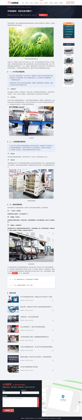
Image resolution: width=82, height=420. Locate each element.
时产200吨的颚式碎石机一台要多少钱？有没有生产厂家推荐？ (36, 297)
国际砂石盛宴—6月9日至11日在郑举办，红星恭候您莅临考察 (36, 357)
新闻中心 (41, 2)
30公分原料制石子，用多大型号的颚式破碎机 (32, 327)
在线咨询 (15, 273)
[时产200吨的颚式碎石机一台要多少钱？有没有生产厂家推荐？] (13, 299)
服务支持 (56, 2)
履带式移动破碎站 (68, 84)
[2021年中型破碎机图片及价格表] (13, 369)
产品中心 (31, 2)
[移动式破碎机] (69, 50)
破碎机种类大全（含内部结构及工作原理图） (28, 279)
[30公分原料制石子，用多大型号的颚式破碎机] (13, 329)
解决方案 (36, 2)
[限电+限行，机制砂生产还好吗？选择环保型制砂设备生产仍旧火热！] (13, 309)
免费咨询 (43, 15)
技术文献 (18, 7)
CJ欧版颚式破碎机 (13, 145)
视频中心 (46, 2)
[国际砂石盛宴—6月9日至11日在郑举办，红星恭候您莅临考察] (13, 359)
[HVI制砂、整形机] (69, 60)
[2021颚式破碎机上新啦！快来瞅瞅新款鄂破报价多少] (13, 339)
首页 (23, 2)
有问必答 (51, 2)
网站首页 (10, 7)
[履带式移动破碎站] (69, 80)
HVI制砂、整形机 (68, 64)
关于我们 (27, 2)
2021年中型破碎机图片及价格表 (29, 367)
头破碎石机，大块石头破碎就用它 (29, 317)
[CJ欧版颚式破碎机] (69, 70)
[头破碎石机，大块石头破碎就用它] (13, 319)
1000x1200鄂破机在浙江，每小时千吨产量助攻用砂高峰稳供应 (36, 347)
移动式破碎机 (68, 55)
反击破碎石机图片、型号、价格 (24, 285)
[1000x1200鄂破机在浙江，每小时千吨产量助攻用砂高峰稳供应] (13, 349)
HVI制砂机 (11, 75)
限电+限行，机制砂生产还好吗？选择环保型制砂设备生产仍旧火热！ (36, 307)
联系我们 (61, 2)
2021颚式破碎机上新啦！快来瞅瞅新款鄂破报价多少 (34, 337)
